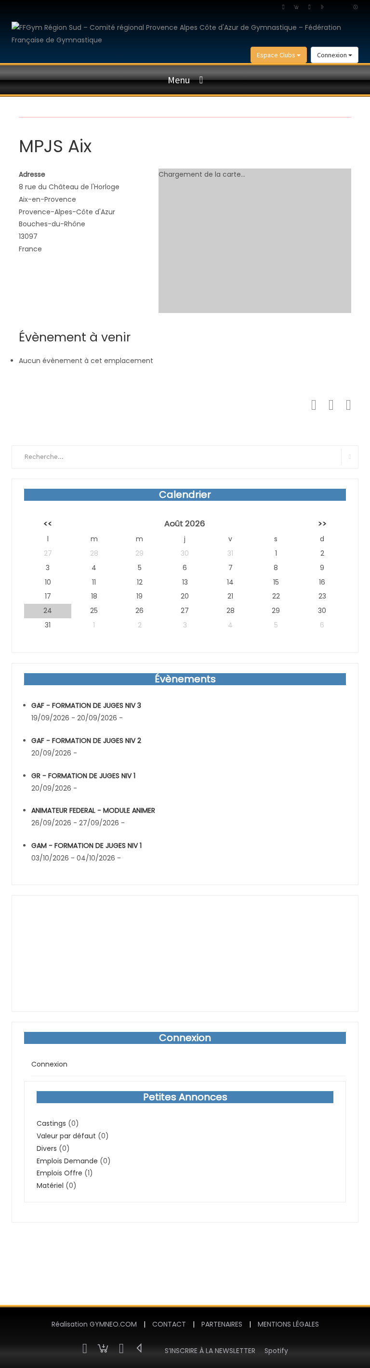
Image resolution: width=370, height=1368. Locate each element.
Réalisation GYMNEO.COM (94, 1324)
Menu (179, 80)
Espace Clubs (277, 55)
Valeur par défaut (66, 1136)
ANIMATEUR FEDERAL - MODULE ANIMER (93, 810)
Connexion (332, 55)
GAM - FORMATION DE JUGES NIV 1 (86, 845)
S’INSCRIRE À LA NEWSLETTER (210, 1350)
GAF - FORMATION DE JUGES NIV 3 (86, 705)
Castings (51, 1123)
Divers (47, 1148)
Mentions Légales (288, 1324)
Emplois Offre (59, 1173)
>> (322, 523)
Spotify (276, 1350)
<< (47, 523)
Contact (169, 1324)
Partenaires (221, 1324)
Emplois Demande (67, 1161)
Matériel (50, 1185)
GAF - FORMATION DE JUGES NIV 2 (86, 740)
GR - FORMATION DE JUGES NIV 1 (83, 776)
